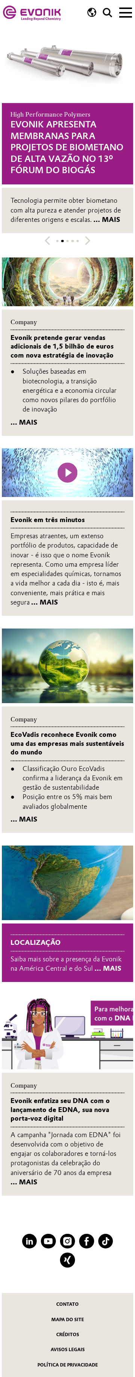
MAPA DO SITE (67, 1319)
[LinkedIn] (29, 1241)
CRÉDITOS (67, 1334)
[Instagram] (67, 1241)
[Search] (107, 12)
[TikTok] (105, 1241)
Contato (67, 1304)
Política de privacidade (68, 1365)
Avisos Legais (68, 1349)
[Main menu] (125, 12)
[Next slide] (87, 240)
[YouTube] (48, 1241)
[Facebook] (86, 1241)
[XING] (67, 1260)
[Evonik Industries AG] (32, 13)
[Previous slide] (47, 240)
